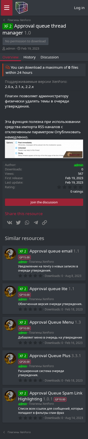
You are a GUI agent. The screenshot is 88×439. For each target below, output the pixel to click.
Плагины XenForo (41, 262)
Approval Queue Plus (50, 355)
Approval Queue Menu (52, 322)
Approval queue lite (48, 288)
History (29, 57)
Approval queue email (51, 251)
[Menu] (6, 8)
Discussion (50, 57)
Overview (10, 57)
